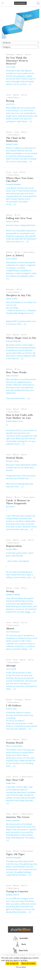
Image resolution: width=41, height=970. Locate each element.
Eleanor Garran (12, 461)
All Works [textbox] (7, 42)
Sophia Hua (10, 783)
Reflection (20, 54)
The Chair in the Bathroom (16, 139)
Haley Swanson (12, 376)
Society (16, 132)
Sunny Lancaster (12, 820)
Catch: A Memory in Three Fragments (18, 502)
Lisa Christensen (13, 632)
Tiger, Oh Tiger (15, 854)
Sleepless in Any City (18, 295)
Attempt (11, 665)
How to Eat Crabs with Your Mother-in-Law (19, 416)
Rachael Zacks (12, 144)
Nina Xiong (10, 67)
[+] (30, 84)
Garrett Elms (11, 709)
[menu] (3, 3)
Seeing (10, 591)
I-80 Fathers (13, 705)
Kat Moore (10, 507)
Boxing (10, 100)
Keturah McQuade (13, 341)
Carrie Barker (11, 259)
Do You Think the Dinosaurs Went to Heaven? (17, 60)
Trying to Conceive (17, 891)
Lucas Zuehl (11, 669)
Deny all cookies (28, 963)
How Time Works (16, 372)
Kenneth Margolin (13, 184)
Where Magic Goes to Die (21, 337)
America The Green (17, 817)
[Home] (20, 3)
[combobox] (20, 42)
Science (8, 540)
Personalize (21, 967)
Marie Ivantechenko (14, 746)
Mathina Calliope (13, 595)
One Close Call (14, 779)
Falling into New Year (19, 218)
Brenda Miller (11, 549)
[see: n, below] (15, 255)
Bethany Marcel (12, 895)
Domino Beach (14, 742)
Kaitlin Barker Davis (14, 421)
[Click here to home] (20, 929)
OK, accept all (12, 963)
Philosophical (10, 54)
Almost (10, 628)
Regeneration (14, 546)
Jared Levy (10, 104)
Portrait (8, 95)
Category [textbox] (6, 47)
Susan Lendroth (12, 221)
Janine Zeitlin (11, 299)
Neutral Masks (14, 457)
